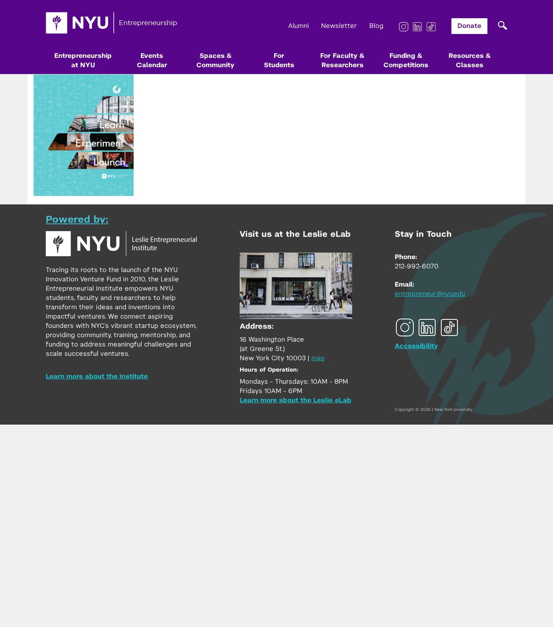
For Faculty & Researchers (342, 60)
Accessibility (416, 346)
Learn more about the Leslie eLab (295, 400)
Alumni (298, 26)
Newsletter (339, 26)
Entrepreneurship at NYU (83, 60)
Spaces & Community (215, 60)
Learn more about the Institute (97, 376)
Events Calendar (152, 60)
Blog (376, 26)
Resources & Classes (470, 60)
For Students (279, 60)
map (318, 358)
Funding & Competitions (405, 60)
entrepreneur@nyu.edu (430, 294)
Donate (469, 26)
